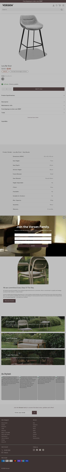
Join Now (33, 245)
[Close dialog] (64, 217)
